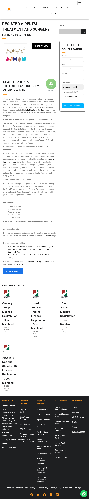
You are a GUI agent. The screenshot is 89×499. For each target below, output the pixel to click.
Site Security (30, 487)
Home (28, 8)
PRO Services (25, 429)
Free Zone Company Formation (41, 460)
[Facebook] (32, 494)
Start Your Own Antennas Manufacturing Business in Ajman (30, 246)
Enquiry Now (41, 46)
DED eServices (48, 8)
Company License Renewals (27, 435)
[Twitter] (38, 494)
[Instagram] (44, 494)
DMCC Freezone (43, 414)
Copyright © (78, 487)
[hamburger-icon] (79, 3)
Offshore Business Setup (62, 422)
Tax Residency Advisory (43, 433)
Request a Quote (13, 271)
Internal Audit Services (60, 444)
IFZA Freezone (43, 409)
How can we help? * (70, 92)
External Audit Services (60, 451)
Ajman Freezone (43, 419)
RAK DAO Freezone (41, 425)
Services (37, 8)
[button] (24, 47)
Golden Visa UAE (44, 453)
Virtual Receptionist (42, 440)
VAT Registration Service (61, 436)
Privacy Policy (55, 487)
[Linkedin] (57, 494)
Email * (64, 64)
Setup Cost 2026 (50, 13)
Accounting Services (59, 429)
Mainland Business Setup (62, 415)
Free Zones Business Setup (61, 408)
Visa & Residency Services (44, 447)
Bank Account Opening (25, 418)
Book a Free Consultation (72, 105)
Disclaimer (67, 487)
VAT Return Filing (61, 457)
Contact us (60, 8)
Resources (70, 8)
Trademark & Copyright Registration (42, 470)
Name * (65, 55)
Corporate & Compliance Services (41, 479)
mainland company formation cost (39, 261)
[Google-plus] (51, 494)
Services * (66, 82)
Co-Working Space (27, 441)
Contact (48, 235)
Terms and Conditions (14, 487)
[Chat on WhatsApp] (84, 494)
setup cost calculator (20, 264)
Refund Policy (42, 487)
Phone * (65, 73)
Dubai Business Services (34, 110)
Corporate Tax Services (25, 410)
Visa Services (25, 424)
